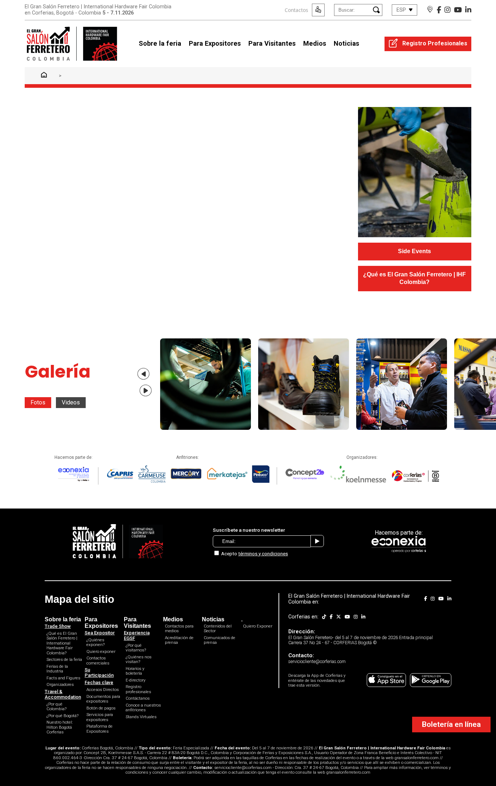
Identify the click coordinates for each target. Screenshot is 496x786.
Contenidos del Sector (218, 629)
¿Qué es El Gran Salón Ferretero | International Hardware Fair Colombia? (61, 643)
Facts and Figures (63, 677)
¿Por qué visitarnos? (136, 648)
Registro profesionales (138, 689)
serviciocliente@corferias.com (243, 767)
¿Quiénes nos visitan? (138, 659)
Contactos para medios (179, 629)
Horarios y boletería (135, 671)
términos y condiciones (263, 553)
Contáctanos (138, 698)
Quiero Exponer (257, 626)
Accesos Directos (102, 689)
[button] (143, 374)
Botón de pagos (100, 708)
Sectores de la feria (64, 659)
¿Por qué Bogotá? (62, 715)
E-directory (136, 680)
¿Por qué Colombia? (56, 706)
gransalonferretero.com (417, 757)
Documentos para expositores (103, 699)
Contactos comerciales (97, 660)
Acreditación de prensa (179, 640)
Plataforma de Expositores (99, 729)
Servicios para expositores (99, 717)
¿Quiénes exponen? (95, 642)
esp (401, 10)
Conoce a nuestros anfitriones (143, 708)
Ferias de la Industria (57, 669)
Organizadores (60, 684)
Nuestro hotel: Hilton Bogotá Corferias (59, 727)
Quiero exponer (100, 651)
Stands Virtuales (141, 716)
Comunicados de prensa (219, 640)
